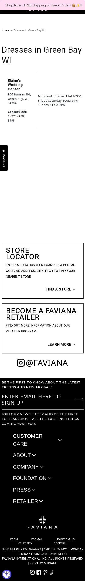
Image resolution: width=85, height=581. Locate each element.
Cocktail (60, 543)
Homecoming (65, 539)
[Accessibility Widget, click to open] (6, 574)
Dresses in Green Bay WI (30, 30)
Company (26, 467)
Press (22, 490)
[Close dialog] (81, 5)
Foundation (29, 478)
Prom (14, 539)
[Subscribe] (79, 399)
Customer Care (27, 440)
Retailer (25, 501)
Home (5, 30)
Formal (37, 539)
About (22, 455)
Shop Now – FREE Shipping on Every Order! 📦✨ (42, 5)
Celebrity (25, 543)
